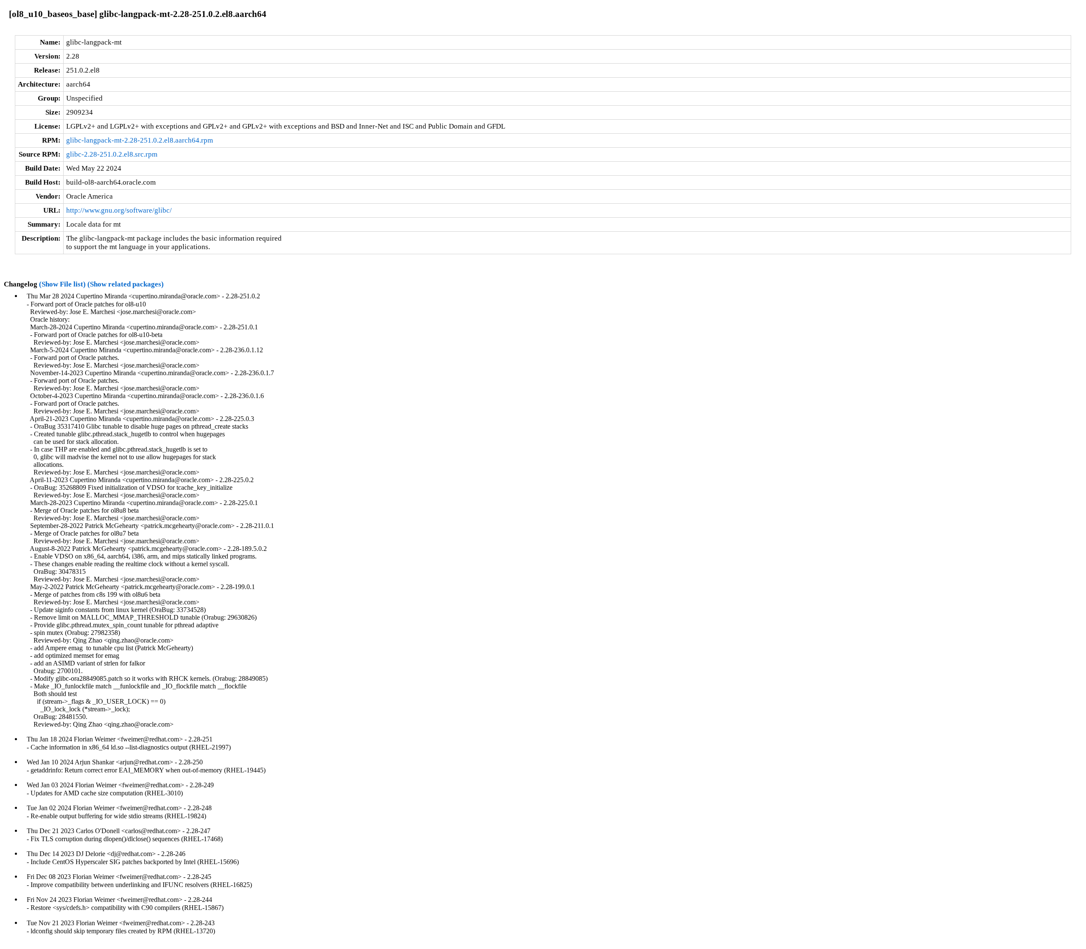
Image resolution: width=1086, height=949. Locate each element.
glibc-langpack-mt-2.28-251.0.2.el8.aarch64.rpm (139, 140)
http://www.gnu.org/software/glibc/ (119, 210)
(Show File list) (62, 284)
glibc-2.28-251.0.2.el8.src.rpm (111, 154)
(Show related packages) (125, 284)
